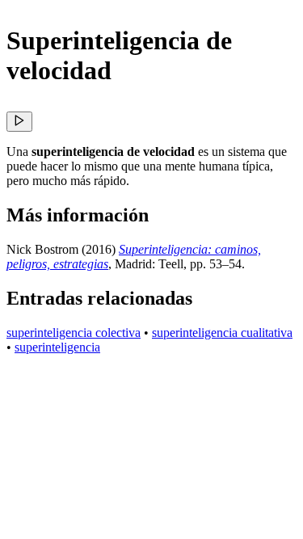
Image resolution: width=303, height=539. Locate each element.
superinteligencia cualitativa (222, 332)
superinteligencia (57, 347)
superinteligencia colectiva (73, 332)
